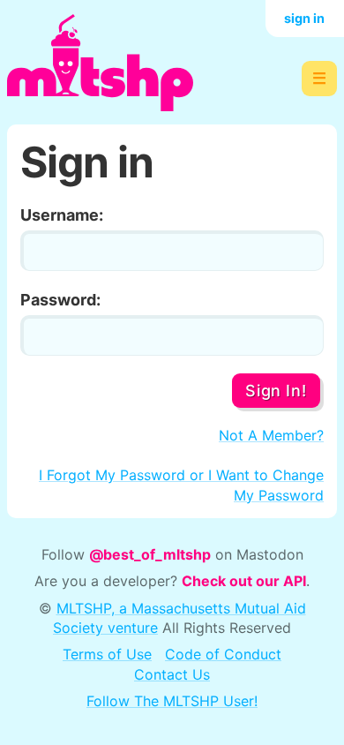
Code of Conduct (223, 654)
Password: (60, 299)
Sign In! (275, 390)
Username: (61, 215)
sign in (304, 18)
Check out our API (244, 581)
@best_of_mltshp (150, 554)
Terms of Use (107, 654)
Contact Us (172, 674)
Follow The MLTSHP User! (172, 701)
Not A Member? (271, 435)
